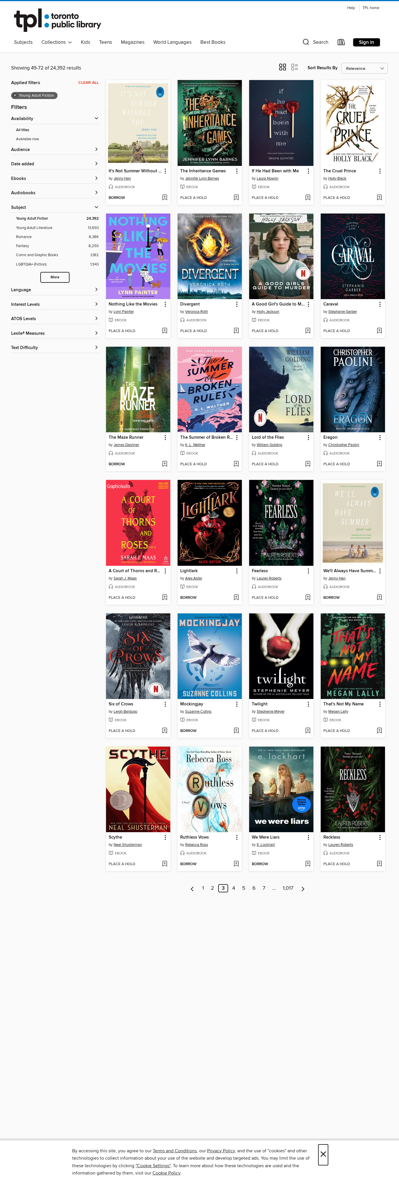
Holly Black (337, 178)
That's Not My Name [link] (343, 704)
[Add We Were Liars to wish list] (307, 864)
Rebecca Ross (196, 844)
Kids (85, 42)
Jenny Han (122, 178)
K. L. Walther (195, 445)
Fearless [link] (260, 571)
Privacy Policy (221, 1151)
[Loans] (341, 43)
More (55, 277)
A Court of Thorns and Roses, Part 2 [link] (135, 571)
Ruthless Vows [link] (194, 837)
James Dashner (126, 445)
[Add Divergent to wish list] (236, 331)
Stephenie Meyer (270, 711)
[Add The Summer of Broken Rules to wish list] (236, 464)
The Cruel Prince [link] (339, 171)
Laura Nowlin (267, 178)
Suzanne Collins (198, 711)
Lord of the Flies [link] (268, 437)
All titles (22, 130)
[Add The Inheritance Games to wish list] (236, 198)
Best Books (212, 42)
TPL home (370, 8)
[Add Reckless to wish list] (379, 864)
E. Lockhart (266, 844)
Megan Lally (338, 711)
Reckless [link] (331, 837)
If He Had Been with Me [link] (275, 171)
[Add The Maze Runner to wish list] (164, 464)
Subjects (23, 42)
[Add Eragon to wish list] (379, 464)
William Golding (269, 445)
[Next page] (303, 888)
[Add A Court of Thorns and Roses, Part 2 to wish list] (164, 598)
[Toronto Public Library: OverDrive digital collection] (57, 20)
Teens (105, 42)
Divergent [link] (190, 304)
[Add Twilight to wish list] (307, 731)
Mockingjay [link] (191, 704)
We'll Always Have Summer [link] (350, 571)
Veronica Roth (196, 311)
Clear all (88, 82)
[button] (315, 43)
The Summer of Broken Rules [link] (207, 437)
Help (351, 8)
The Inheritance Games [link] (203, 171)
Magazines (133, 42)
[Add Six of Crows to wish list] (164, 731)
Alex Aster (193, 578)
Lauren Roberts (269, 578)
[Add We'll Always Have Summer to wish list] (379, 598)
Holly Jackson (268, 311)
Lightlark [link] (189, 571)
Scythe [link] (115, 837)
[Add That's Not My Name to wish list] (379, 731)
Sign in (366, 42)
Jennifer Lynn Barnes (202, 178)
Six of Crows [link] (121, 704)
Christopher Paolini (343, 445)
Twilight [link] (260, 704)
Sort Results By (323, 68)
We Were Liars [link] (266, 837)
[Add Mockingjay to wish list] (236, 731)
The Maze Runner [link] (126, 437)
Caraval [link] (330, 304)
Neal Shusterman (128, 844)
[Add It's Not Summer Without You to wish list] (164, 198)
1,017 (288, 888)
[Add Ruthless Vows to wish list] (236, 864)
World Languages (172, 42)
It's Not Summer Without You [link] (135, 171)
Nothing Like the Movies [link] (133, 304)
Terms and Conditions (175, 1151)
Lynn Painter (124, 311)
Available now (27, 139)
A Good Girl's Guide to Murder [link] (278, 304)
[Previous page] (192, 888)
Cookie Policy (166, 1173)
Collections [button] (54, 42)
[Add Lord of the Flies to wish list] (307, 464)
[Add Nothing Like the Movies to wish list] (164, 331)
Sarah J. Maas (125, 578)
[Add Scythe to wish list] (164, 864)
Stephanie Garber (342, 311)
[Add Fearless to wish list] (307, 598)
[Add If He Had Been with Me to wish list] (307, 198)
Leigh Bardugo (125, 711)
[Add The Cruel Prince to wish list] (379, 198)
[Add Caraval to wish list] (379, 331)
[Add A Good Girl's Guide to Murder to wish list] (307, 331)
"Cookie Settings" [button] (153, 1166)
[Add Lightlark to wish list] (236, 598)
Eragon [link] (330, 437)
